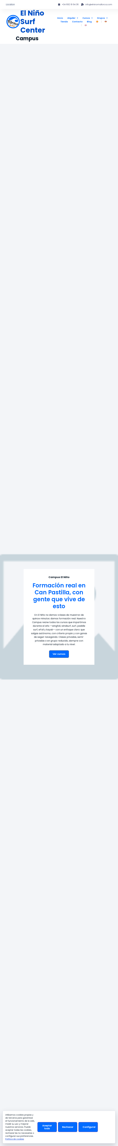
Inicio (60, 18)
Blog (89, 21)
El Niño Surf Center (32, 21)
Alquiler (71, 18)
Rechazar (67, 1127)
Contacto (77, 21)
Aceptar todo (47, 1127)
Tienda (64, 21)
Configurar (89, 1127)
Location (10, 4)
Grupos (101, 18)
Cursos (86, 18)
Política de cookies (14, 1139)
